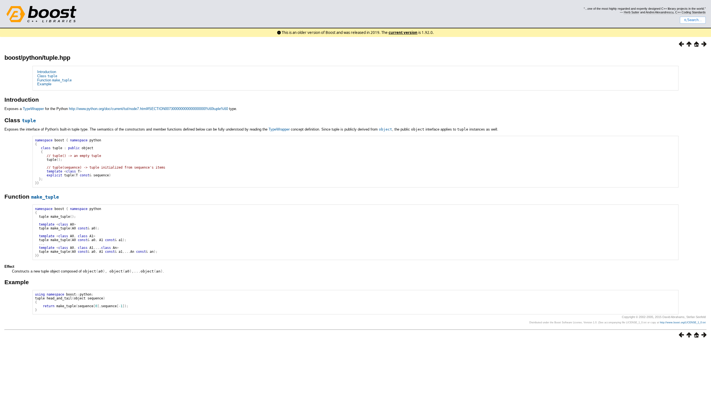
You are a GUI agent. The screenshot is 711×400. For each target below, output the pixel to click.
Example (44, 84)
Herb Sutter (631, 12)
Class (47, 76)
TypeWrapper (33, 109)
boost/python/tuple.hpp (37, 57)
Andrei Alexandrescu (660, 12)
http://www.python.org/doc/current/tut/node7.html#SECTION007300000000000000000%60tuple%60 (148, 109)
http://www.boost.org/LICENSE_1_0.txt (683, 322)
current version (403, 32)
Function (54, 80)
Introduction (46, 72)
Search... (694, 20)
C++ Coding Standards (690, 12)
